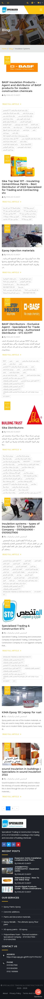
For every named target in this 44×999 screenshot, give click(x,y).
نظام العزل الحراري (8, 575)
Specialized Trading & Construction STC (17, 592)
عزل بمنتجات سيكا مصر (28, 467)
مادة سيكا (20, 287)
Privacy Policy (15, 993)
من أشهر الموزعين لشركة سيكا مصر (12, 478)
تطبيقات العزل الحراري (19, 572)
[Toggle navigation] (41, 10)
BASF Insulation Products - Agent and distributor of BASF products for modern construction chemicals (21, 87)
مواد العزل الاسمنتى (8, 150)
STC (4, 594)
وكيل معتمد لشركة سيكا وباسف (11, 113)
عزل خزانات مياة (18, 127)
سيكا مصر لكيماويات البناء (30, 476)
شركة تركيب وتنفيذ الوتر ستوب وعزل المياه (14, 583)
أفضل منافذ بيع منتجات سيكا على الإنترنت (13, 470)
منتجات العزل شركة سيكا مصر (23, 459)
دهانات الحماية (6, 127)
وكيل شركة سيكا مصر (8, 464)
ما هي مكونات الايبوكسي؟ (9, 279)
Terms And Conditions (32, 993)
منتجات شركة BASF (26, 144)
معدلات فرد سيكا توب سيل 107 (27, 214)
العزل (4, 580)
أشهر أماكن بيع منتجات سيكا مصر (11, 473)
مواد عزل (19, 575)
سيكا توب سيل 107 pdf (9, 214)
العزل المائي (6, 563)
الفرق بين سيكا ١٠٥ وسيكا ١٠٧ (11, 216)
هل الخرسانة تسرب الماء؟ (31, 290)
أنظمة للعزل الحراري (21, 566)
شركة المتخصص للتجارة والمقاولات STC (13, 383)
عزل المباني (6, 572)
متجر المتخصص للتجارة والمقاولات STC (13, 386)
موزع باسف (6, 133)
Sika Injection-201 (9, 287)
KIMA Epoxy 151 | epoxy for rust (21, 712)
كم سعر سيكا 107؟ (29, 208)
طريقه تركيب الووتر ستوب (23, 119)
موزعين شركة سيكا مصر (22, 456)
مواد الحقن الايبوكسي (8, 147)
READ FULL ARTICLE (10, 104)
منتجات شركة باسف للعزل (33, 375)
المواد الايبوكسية (7, 124)
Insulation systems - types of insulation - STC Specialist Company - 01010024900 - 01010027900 (20, 528)
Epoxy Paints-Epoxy (12, 906)
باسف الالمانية (34, 124)
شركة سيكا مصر (30, 478)
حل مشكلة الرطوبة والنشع (10, 122)
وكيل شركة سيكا (7, 459)
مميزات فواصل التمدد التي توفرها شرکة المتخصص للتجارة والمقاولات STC (21, 393)
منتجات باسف (23, 141)
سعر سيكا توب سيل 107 (29, 211)
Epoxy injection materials (18, 250)
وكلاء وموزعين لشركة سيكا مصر (11, 461)
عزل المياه (12, 580)
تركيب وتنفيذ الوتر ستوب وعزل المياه (28, 580)
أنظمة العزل (37, 561)
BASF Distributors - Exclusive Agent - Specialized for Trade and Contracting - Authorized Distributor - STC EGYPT (21, 328)
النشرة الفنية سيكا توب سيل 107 (11, 211)
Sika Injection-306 (29, 293)
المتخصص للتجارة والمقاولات (10, 381)
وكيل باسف (15, 133)
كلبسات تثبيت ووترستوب (21, 124)
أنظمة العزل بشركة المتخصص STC (30, 381)
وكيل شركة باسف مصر (9, 116)
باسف (34, 130)
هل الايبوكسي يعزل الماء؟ (32, 127)
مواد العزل (33, 566)
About (5, 993)
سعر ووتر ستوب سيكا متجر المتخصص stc (14, 378)
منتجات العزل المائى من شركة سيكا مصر (28, 464)
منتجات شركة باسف (8, 119)
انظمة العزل (28, 561)
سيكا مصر (33, 484)
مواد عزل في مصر (33, 572)
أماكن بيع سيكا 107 (26, 219)
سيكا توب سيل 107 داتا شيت (10, 219)
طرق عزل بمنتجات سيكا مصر (10, 467)
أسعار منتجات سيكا (23, 490)
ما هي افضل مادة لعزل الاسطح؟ (11, 130)
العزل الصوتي (16, 563)
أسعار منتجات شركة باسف (9, 141)
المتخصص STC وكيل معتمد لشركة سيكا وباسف (15, 110)
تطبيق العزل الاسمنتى (25, 122)
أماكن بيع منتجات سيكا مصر (25, 481)
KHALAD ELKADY (13, 95)
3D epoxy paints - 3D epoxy (15, 929)
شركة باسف (26, 130)
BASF (4, 361)
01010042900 (12, 968)
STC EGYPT (6, 396)
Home (4, 48)
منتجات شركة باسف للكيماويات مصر (31, 138)
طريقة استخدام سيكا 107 (28, 216)
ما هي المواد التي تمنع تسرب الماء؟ (12, 290)
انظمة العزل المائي (33, 578)
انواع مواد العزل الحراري (31, 569)
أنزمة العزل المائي (7, 566)
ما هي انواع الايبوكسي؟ (25, 279)
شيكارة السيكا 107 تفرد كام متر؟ (11, 208)
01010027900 (12, 965)
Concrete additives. (12, 912)
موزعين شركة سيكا (8, 456)
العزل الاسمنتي (29, 575)
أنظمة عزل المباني (17, 569)
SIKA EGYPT (26, 461)
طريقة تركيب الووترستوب (24, 147)
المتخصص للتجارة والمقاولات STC (11, 389)
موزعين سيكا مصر (28, 473)
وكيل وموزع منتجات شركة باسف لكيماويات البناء (15, 136)
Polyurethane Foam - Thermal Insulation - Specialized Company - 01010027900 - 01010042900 (21, 937)
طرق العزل (6, 569)
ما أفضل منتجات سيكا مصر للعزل (11, 476)
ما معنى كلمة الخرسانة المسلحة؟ (11, 293)
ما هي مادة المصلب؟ (8, 284)
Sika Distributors (12, 427)
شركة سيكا (6, 487)
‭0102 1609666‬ (12, 971)
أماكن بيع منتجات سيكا (22, 284)
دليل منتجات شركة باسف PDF (10, 138)
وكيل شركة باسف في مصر (25, 116)
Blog (11, 48)
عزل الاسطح (26, 563)
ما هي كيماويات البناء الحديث (10, 144)
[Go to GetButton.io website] (38, 996)
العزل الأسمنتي (7, 578)
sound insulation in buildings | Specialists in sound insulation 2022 (21, 771)
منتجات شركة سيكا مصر (9, 492)
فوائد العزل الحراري (19, 578)
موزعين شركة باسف (28, 113)
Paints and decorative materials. (17, 917)
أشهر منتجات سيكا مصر (9, 490)
